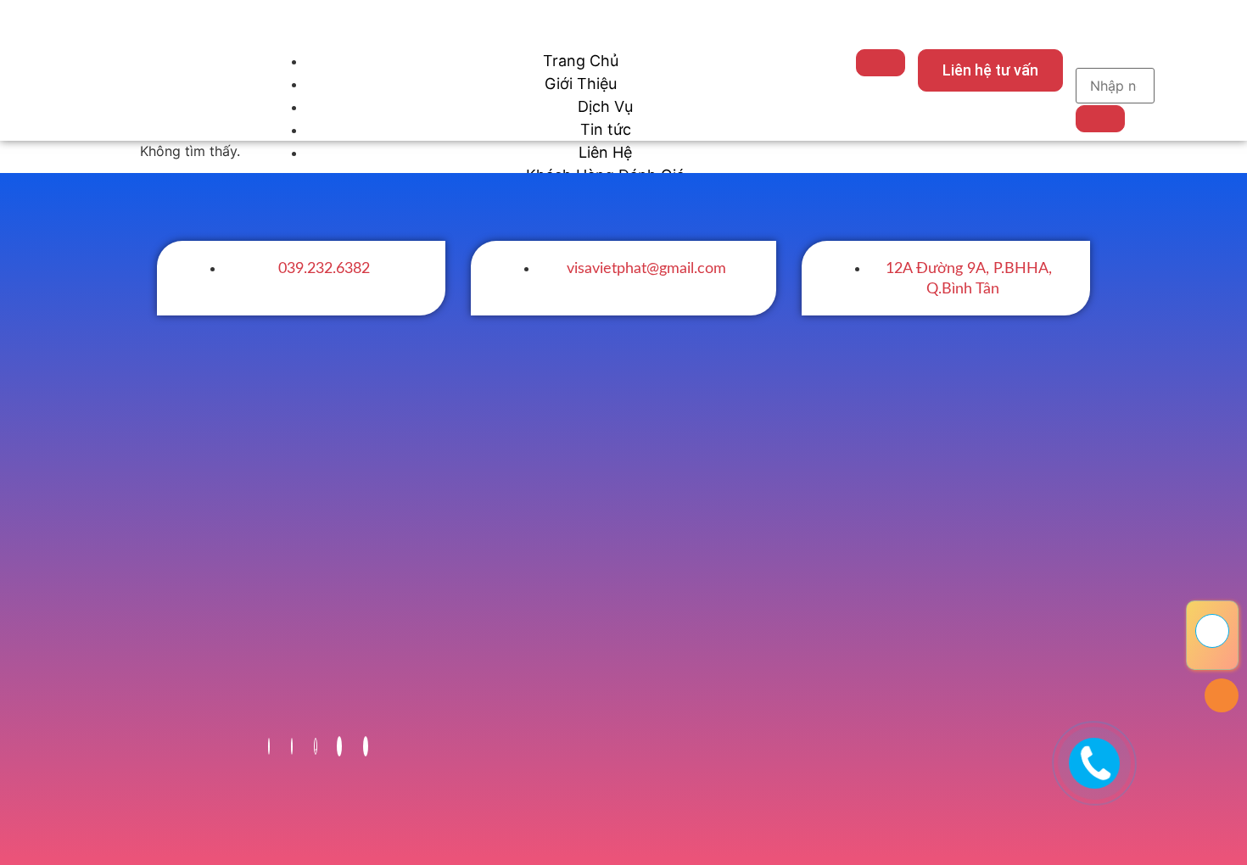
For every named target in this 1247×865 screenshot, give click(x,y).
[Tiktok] (315, 746)
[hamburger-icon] (880, 62)
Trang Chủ (580, 61)
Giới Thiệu (581, 83)
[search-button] (1100, 118)
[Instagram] (365, 746)
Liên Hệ (605, 152)
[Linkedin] (339, 746)
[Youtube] (292, 746)
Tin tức (605, 129)
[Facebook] (269, 746)
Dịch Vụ (605, 106)
